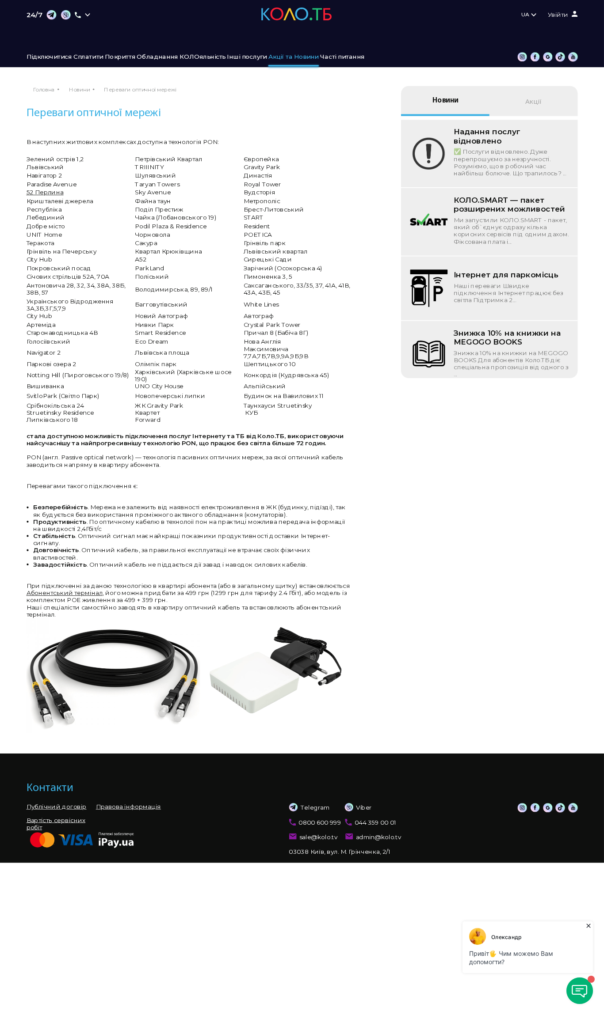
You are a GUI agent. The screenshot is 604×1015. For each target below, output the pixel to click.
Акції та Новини (293, 57)
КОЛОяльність (203, 57)
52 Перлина (45, 192)
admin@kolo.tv (378, 837)
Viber (364, 807)
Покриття (120, 57)
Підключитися (49, 57)
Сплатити (88, 57)
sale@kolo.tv (318, 837)
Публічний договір (57, 806)
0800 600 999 (319, 822)
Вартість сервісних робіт (56, 823)
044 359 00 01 (375, 822)
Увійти (558, 15)
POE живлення (91, 600)
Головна (43, 89)
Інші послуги (247, 57)
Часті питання (342, 57)
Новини (79, 89)
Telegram (315, 807)
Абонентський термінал (65, 593)
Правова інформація (128, 806)
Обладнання (157, 57)
